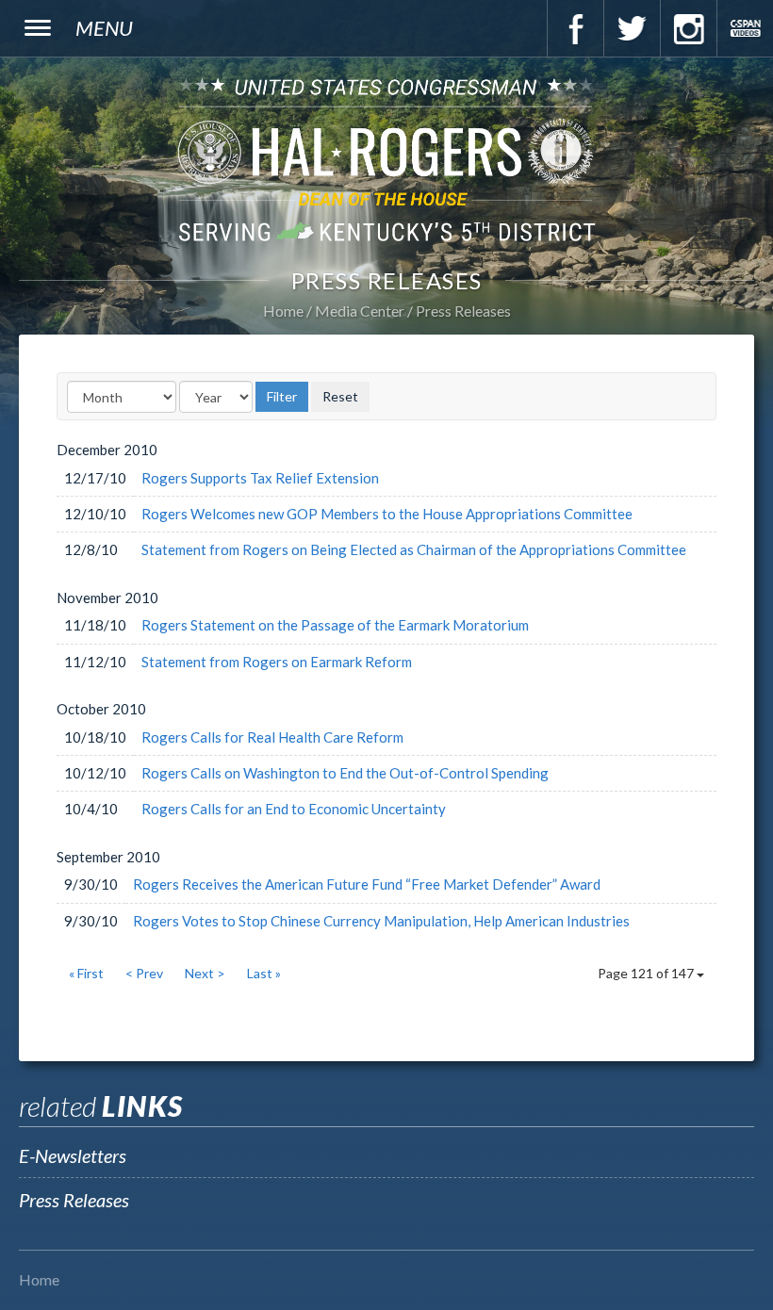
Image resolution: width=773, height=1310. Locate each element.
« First (86, 973)
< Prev (144, 973)
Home (283, 310)
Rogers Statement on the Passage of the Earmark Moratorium (335, 624)
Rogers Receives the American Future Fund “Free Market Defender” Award (366, 884)
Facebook (575, 28)
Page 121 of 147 (647, 973)
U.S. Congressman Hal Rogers (386, 158)
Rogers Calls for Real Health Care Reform (272, 737)
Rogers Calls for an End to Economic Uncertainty (293, 808)
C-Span (744, 28)
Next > (205, 973)
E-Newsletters (72, 1155)
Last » (264, 973)
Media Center (359, 310)
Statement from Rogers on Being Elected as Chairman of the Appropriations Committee (413, 549)
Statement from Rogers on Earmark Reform (276, 661)
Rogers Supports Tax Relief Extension (260, 477)
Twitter (631, 28)
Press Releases (463, 310)
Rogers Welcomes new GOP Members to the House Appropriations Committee (387, 513)
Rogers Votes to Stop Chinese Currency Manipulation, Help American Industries (381, 920)
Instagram (688, 28)
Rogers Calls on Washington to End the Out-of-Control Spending (345, 772)
